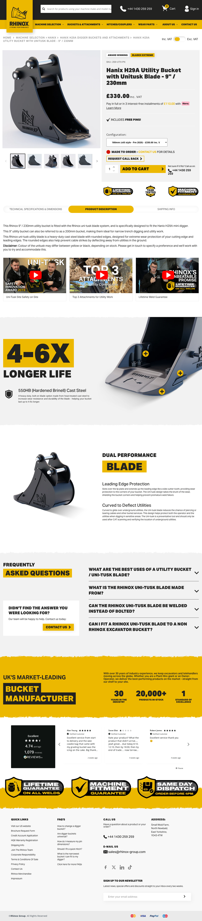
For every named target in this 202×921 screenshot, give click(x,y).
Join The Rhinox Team (22, 850)
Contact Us (56, 627)
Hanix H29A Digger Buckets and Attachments (94, 37)
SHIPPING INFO (166, 209)
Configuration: (116, 134)
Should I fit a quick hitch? (69, 849)
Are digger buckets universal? (66, 835)
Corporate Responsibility (23, 854)
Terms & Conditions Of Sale (24, 859)
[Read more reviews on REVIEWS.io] (33, 757)
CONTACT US (147, 152)
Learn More (113, 108)
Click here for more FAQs (69, 864)
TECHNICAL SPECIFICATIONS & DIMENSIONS (35, 209)
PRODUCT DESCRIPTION (101, 209)
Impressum (16, 878)
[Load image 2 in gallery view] (34, 161)
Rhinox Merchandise (21, 873)
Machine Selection (30, 37)
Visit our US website (21, 826)
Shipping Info (17, 845)
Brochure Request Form (23, 830)
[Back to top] (3, 916)
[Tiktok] (130, 867)
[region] (124, 744)
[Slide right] (97, 161)
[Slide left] (5, 161)
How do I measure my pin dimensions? (69, 843)
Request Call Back (123, 158)
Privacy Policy (18, 864)
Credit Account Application (24, 835)
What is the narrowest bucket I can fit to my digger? (68, 856)
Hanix (52, 37)
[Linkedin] (122, 867)
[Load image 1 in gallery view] (17, 161)
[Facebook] (105, 867)
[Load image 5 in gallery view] (85, 161)
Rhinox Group (18, 915)
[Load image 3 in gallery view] (51, 161)
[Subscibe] (180, 897)
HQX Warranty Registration (24, 840)
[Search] (44, 9)
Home (7, 37)
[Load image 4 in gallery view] (68, 161)
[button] (146, 353)
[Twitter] (114, 867)
